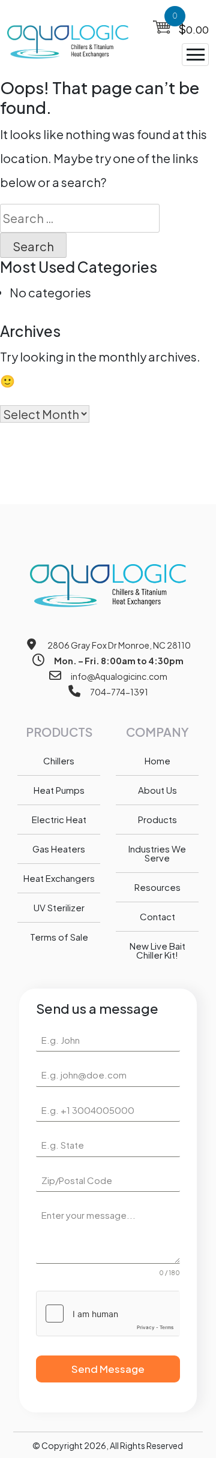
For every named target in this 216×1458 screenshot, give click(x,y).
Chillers (58, 760)
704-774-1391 (119, 691)
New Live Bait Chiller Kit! (157, 950)
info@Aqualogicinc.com (119, 676)
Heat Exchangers (59, 878)
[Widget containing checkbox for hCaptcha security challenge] (108, 1313)
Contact (157, 916)
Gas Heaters (58, 848)
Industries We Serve (157, 853)
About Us (157, 790)
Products (157, 819)
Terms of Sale (59, 936)
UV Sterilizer (59, 907)
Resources (157, 887)
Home (157, 760)
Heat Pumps (59, 790)
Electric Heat (59, 819)
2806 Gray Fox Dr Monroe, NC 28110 (119, 645)
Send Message (108, 1368)
